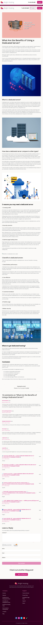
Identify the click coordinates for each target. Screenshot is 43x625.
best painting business (7, 410)
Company (4, 611)
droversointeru (5, 400)
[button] (25, 8)
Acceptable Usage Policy (25, 598)
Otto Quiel (4, 428)
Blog (3, 613)
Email (3, 553)
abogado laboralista (6, 421)
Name (3, 548)
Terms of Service (25, 593)
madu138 (4, 448)
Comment (4, 532)
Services (4, 593)
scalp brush (4, 437)
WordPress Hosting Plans (6, 605)
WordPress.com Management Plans (6, 598)
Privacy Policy (25, 595)
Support (24, 601)
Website (3, 557)
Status (23, 603)
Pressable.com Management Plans (6, 601)
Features (4, 595)
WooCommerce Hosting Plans (6, 608)
